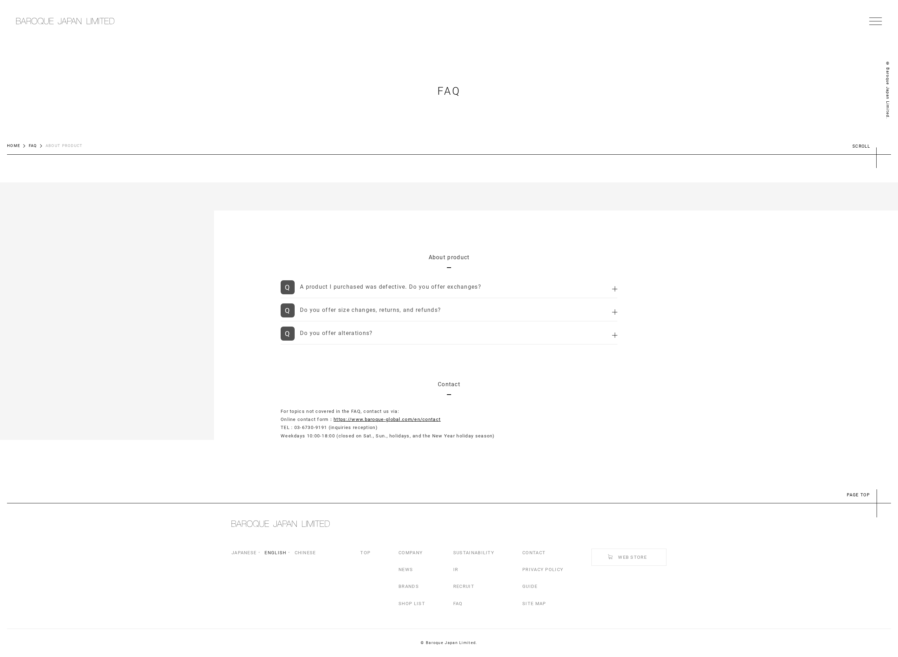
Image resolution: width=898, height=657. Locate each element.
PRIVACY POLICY (542, 569)
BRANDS (408, 586)
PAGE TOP (858, 494)
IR (455, 569)
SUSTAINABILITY (473, 552)
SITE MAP (534, 603)
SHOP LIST (411, 603)
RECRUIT (463, 586)
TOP (365, 552)
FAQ (33, 145)
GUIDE (530, 586)
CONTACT (533, 552)
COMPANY (410, 552)
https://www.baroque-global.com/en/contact (387, 419)
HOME (13, 145)
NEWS (405, 569)
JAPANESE (244, 552)
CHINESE (305, 552)
